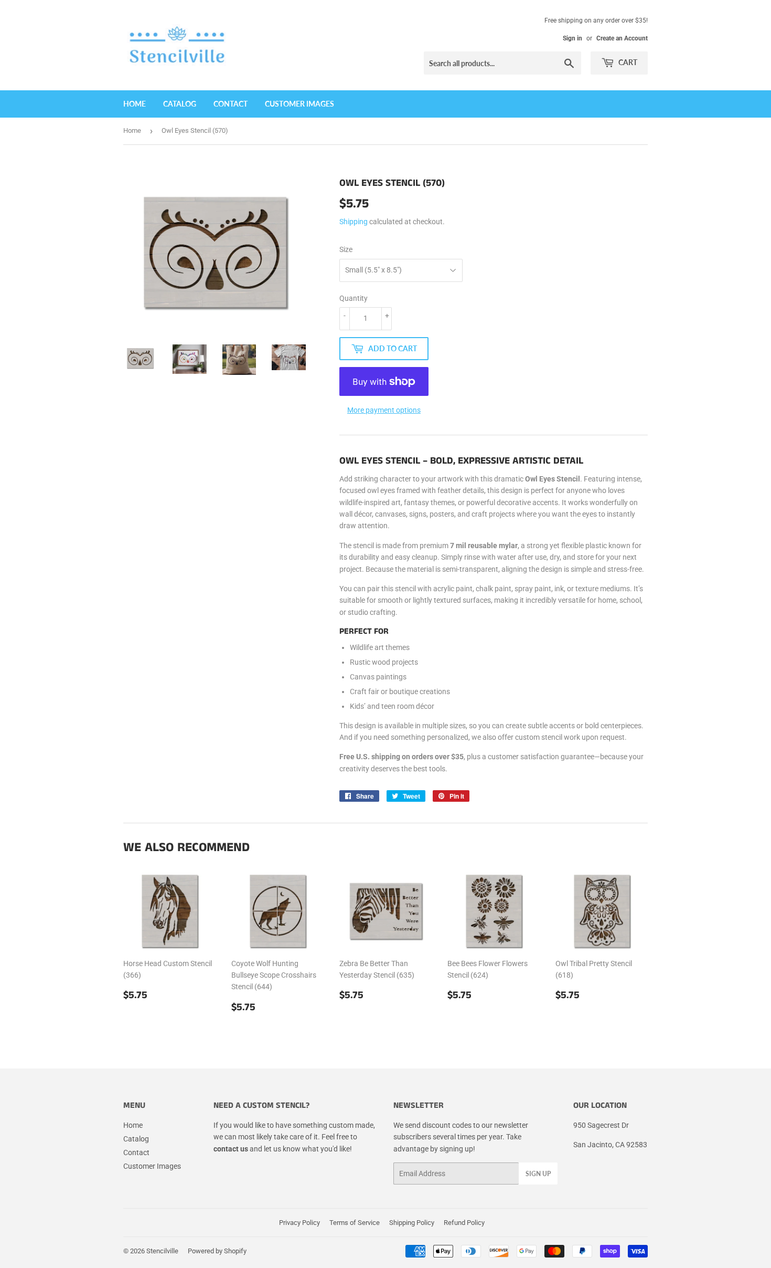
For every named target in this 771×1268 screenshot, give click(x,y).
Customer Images (299, 103)
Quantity (353, 298)
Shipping (353, 221)
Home (134, 103)
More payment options (384, 410)
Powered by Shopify (217, 1251)
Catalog (179, 103)
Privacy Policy (299, 1223)
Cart (627, 62)
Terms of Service (354, 1223)
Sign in (572, 38)
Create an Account (622, 38)
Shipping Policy (411, 1223)
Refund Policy (464, 1223)
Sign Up (538, 1174)
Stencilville (162, 1251)
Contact (230, 103)
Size (345, 249)
